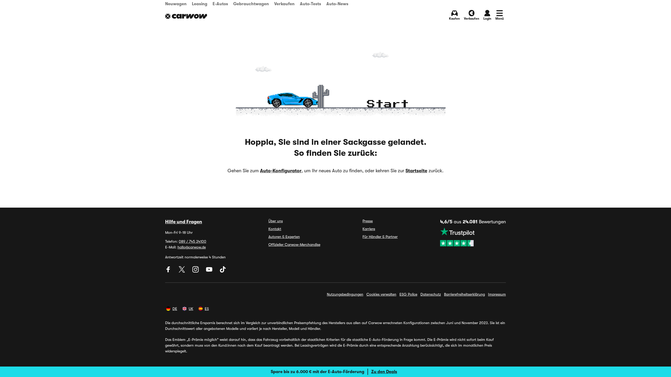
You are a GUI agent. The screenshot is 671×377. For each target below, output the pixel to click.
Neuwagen (176, 4)
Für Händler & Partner (380, 237)
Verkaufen (284, 4)
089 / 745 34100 (192, 241)
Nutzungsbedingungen (345, 294)
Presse (367, 221)
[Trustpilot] (473, 237)
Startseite (416, 170)
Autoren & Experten (284, 237)
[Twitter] (182, 271)
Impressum (497, 294)
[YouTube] (209, 271)
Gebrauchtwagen (251, 4)
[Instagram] (196, 271)
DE (174, 309)
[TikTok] (223, 271)
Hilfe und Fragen (183, 221)
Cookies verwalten (381, 294)
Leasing (199, 4)
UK (191, 309)
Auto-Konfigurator (280, 170)
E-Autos (220, 4)
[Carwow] (186, 16)
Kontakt (274, 229)
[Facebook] (168, 271)
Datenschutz (430, 294)
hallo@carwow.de (191, 247)
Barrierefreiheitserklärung (464, 294)
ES (207, 309)
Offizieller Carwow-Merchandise (294, 244)
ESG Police (408, 294)
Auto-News (337, 4)
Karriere (368, 229)
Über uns (275, 221)
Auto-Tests (310, 4)
